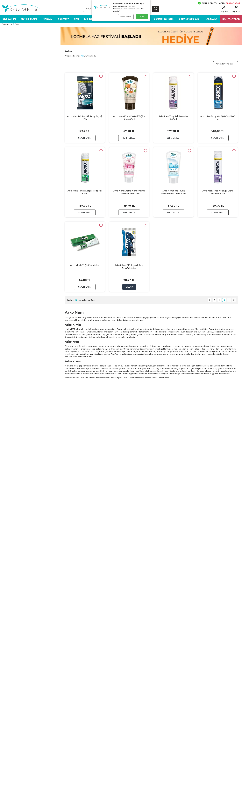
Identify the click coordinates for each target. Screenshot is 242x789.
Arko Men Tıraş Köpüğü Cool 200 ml (217, 118)
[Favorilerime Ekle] (101, 76)
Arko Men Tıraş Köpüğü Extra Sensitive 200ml (217, 192)
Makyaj (47, 18)
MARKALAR (210, 18)
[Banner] (151, 36)
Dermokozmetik (164, 18)
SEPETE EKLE (84, 138)
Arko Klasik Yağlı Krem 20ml (84, 265)
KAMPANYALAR (231, 18)
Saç (76, 18)
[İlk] (209, 300)
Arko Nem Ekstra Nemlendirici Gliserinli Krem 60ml (129, 192)
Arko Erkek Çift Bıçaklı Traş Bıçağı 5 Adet (129, 267)
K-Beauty (63, 18)
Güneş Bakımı (29, 18)
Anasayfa (8, 24)
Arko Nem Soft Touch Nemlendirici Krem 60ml (173, 192)
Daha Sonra (125, 16)
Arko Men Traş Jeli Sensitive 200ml (173, 118)
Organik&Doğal (189, 18)
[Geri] (214, 300)
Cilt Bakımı (9, 18)
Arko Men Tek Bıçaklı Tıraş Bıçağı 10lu (84, 118)
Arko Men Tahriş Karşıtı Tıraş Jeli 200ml (85, 192)
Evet (142, 16)
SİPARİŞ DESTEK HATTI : (221, 3)
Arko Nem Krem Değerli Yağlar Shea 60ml (129, 118)
